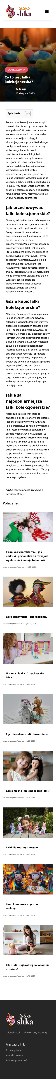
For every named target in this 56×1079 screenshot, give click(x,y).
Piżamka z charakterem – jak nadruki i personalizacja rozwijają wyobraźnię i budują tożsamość (27, 556)
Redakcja (20, 567)
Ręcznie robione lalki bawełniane (27, 734)
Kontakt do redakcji (16, 1055)
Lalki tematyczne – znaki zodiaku (26, 616)
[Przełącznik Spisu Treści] (26, 113)
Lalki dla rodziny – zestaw (22, 847)
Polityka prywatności (17, 1060)
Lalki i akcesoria (16, 70)
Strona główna (14, 1050)
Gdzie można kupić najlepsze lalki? (27, 791)
